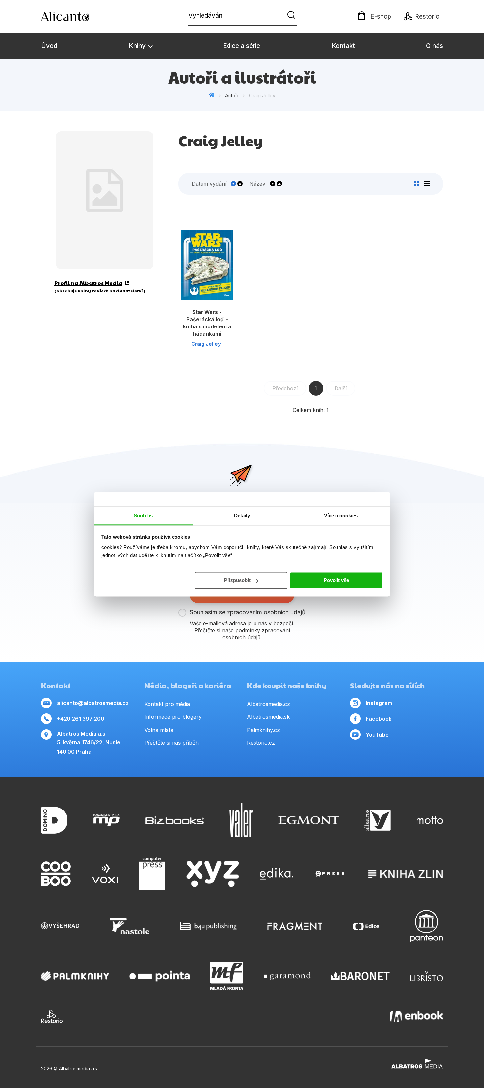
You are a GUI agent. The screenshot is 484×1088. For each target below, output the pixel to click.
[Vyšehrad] (60, 926)
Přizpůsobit (237, 580)
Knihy (138, 46)
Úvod (49, 46)
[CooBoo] (56, 874)
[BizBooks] (174, 820)
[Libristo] (426, 976)
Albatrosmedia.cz (268, 704)
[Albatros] (378, 820)
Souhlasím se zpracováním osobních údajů (248, 612)
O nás (434, 46)
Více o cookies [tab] (341, 515)
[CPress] (330, 874)
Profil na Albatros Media (88, 283)
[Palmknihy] (75, 976)
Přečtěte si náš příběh (171, 742)
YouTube (377, 734)
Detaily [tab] (242, 515)
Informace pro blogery (173, 716)
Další (341, 388)
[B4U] (208, 926)
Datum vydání (209, 183)
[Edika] (276, 874)
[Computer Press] (152, 874)
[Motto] (430, 820)
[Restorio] (51, 1016)
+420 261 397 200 (80, 718)
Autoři (231, 95)
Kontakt (343, 46)
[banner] (79, 16)
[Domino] (54, 820)
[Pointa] (160, 976)
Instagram (379, 703)
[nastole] (129, 926)
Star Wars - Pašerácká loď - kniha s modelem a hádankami (207, 323)
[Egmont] (308, 820)
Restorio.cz (261, 742)
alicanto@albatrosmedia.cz (93, 703)
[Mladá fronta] (227, 976)
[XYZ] (212, 874)
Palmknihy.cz (263, 730)
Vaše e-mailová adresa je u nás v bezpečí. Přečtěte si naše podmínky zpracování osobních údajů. (242, 630)
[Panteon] (426, 926)
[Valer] (241, 820)
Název (257, 183)
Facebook (378, 718)
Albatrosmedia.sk (268, 716)
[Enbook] (416, 1016)
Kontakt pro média (167, 704)
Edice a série (241, 46)
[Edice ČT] (366, 926)
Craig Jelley (206, 344)
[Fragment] (294, 926)
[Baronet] (360, 976)
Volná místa (158, 730)
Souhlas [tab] (143, 515)
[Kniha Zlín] (405, 874)
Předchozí (285, 388)
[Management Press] (106, 820)
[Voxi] (105, 874)
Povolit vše (336, 580)
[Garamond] (287, 976)
